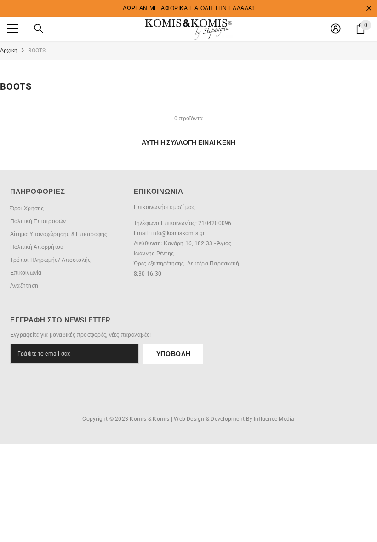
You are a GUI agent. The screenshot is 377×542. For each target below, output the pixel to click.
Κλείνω (369, 8)
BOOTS (37, 50)
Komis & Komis (149, 419)
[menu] (12, 28)
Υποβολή (173, 353)
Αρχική (8, 50)
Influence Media (274, 419)
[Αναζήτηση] (38, 28)
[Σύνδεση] (336, 28)
